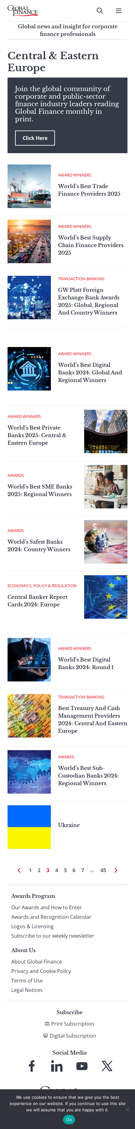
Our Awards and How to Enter (46, 907)
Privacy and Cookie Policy (41, 971)
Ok (69, 1119)
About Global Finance (36, 961)
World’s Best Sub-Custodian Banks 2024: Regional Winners (88, 775)
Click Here (35, 138)
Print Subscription (72, 1023)
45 (103, 870)
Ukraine (69, 825)
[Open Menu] (118, 10)
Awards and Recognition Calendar (51, 916)
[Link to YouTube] (82, 1066)
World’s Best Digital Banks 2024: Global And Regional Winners (90, 372)
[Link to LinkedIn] (56, 1066)
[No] (127, 1109)
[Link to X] (107, 1066)
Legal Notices (27, 990)
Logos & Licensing (32, 926)
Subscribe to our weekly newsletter (52, 935)
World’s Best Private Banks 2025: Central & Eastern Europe (37, 435)
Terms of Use (27, 980)
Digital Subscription (73, 1035)
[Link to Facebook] (31, 1066)
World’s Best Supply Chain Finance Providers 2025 (90, 245)
